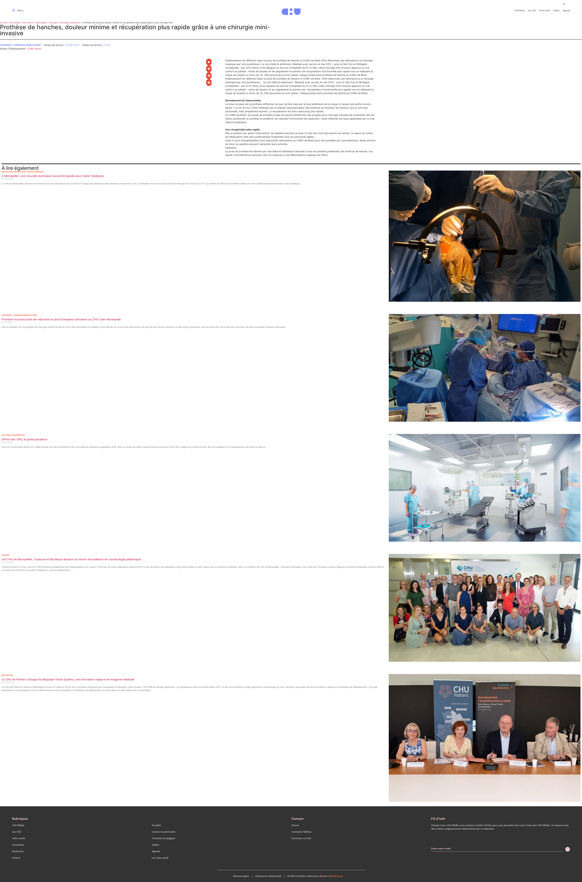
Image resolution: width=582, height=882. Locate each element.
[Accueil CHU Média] (291, 10)
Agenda (566, 10)
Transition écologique (163, 838)
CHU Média (519, 10)
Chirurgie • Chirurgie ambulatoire (65, 22)
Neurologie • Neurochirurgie (28, 172)
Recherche (18, 851)
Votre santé (544, 10)
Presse (295, 825)
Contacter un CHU (301, 838)
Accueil (3, 22)
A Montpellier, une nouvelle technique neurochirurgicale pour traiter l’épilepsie (53, 176)
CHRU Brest (34, 48)
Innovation (7, 172)
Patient (16, 857)
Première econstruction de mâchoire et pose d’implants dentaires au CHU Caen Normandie (61, 319)
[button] (564, 4)
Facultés (156, 825)
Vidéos (556, 10)
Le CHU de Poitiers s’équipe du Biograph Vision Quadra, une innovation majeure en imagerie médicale (68, 679)
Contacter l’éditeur (301, 831)
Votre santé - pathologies (34, 22)
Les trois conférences (13, 435)
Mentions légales (241, 876)
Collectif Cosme (335, 876)
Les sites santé (160, 857)
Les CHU (532, 10)
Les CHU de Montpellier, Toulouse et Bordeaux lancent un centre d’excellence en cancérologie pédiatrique (71, 559)
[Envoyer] (567, 849)
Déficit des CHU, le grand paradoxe (24, 439)
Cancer (5, 555)
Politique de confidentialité (268, 876)
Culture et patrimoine (163, 831)
